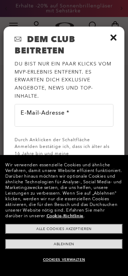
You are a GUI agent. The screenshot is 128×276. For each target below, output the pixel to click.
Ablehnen (64, 244)
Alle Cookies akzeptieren (63, 228)
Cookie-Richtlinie (65, 216)
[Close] (113, 37)
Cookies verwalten (64, 259)
